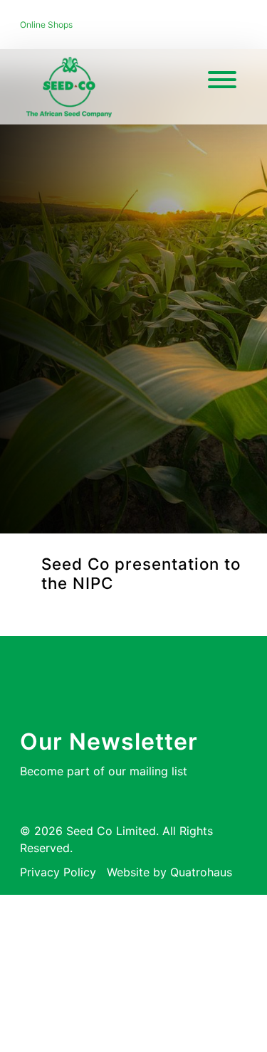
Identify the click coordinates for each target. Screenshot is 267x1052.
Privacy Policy (58, 872)
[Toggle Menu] (222, 79)
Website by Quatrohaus (169, 872)
